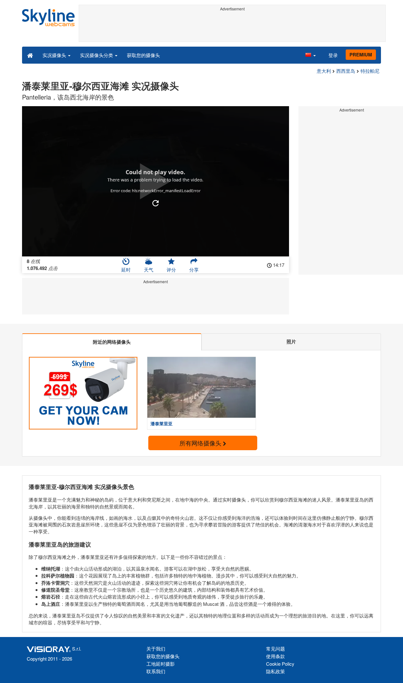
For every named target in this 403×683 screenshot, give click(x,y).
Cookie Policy (280, 663)
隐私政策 (275, 671)
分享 (194, 269)
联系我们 (155, 671)
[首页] (30, 55)
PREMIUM (360, 54)
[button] (310, 55)
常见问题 (275, 648)
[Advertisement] (232, 27)
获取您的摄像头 (143, 55)
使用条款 (275, 656)
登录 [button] (333, 55)
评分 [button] (171, 269)
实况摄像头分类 (97, 55)
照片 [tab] (291, 341)
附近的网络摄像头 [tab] (112, 341)
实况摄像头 (55, 55)
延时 (126, 269)
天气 (148, 269)
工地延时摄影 (160, 663)
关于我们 (155, 648)
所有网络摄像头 (201, 443)
